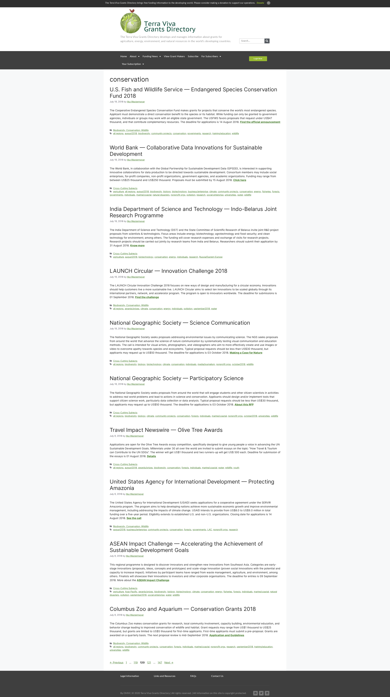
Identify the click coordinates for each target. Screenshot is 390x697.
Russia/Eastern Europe (210, 257)
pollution (191, 195)
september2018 (202, 308)
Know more (137, 245)
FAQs (193, 676)
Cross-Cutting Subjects (125, 188)
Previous (116, 662)
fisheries (266, 191)
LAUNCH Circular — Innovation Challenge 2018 (168, 271)
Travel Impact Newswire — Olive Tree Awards (166, 430)
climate (213, 191)
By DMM (125, 693)
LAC (209, 529)
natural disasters (161, 195)
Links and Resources (164, 676)
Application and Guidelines (226, 635)
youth (236, 467)
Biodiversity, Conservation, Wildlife (131, 130)
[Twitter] (261, 693)
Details (151, 456)
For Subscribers (209, 56)
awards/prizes (132, 308)
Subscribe (193, 56)
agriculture (118, 191)
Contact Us (217, 676)
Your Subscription (131, 64)
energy (257, 191)
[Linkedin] (267, 693)
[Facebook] (255, 693)
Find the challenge (147, 297)
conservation (179, 133)
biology (167, 191)
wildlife (235, 133)
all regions (118, 133)
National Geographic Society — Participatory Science (176, 378)
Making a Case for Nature (246, 352)
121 (149, 662)
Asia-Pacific (131, 591)
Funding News (150, 56)
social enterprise (215, 195)
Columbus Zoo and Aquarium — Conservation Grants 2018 (183, 609)
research (206, 133)
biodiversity (144, 133)
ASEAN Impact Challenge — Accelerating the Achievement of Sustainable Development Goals (186, 546)
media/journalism (206, 364)
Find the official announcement (260, 122)
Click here (239, 180)
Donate (260, 3)
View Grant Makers (174, 56)
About (133, 56)
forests (275, 191)
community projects (161, 133)
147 (160, 662)
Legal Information (129, 676)
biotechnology (179, 191)
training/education (221, 133)
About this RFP (244, 404)
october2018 (238, 364)
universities (230, 195)
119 (135, 662)
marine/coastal (143, 195)
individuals (129, 195)
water (240, 195)
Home (123, 56)
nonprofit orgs (178, 195)
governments (194, 133)
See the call (134, 518)
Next (168, 662)
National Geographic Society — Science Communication (180, 322)
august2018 (131, 133)
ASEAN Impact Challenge (153, 580)
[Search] (266, 41)
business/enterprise (198, 191)
